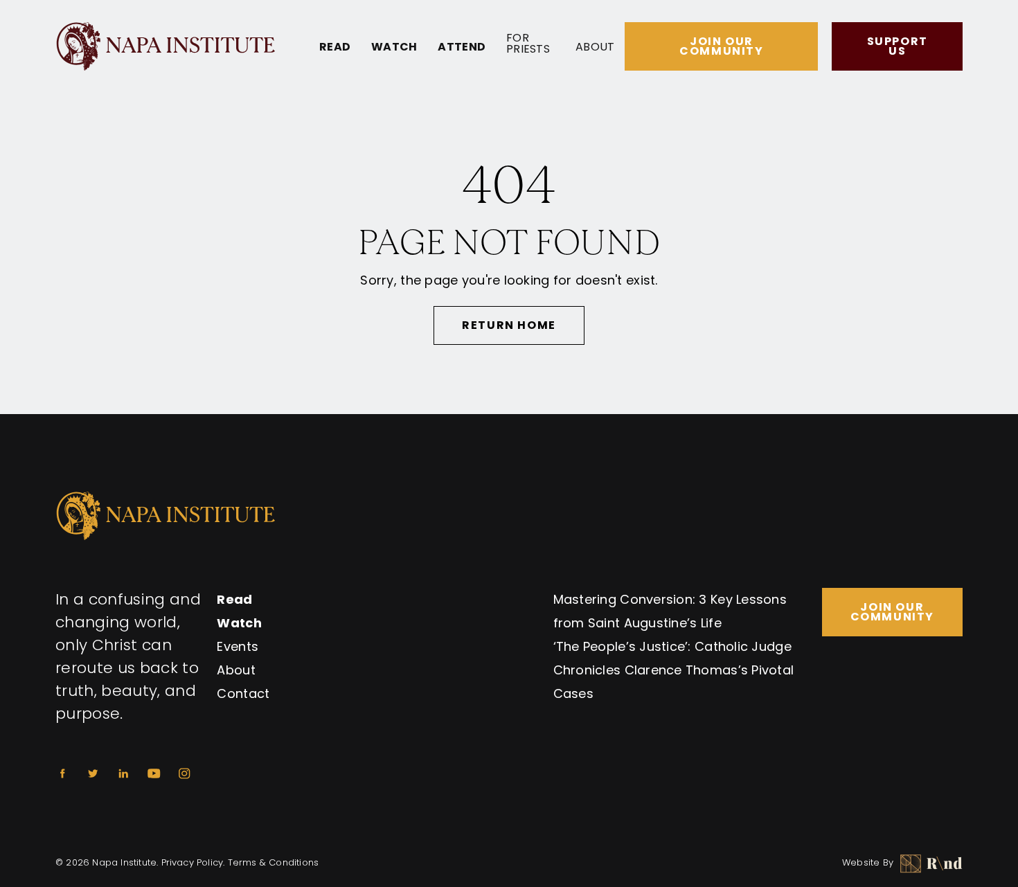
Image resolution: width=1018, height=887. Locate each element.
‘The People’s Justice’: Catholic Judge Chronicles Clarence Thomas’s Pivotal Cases (673, 670)
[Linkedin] (123, 773)
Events (237, 646)
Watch (394, 47)
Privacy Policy (192, 862)
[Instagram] (184, 773)
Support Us (897, 46)
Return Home (509, 325)
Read (334, 47)
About (594, 47)
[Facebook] (62, 773)
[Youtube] (154, 773)
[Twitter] (93, 773)
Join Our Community (721, 46)
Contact (243, 693)
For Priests (528, 44)
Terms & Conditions (273, 862)
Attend (461, 47)
